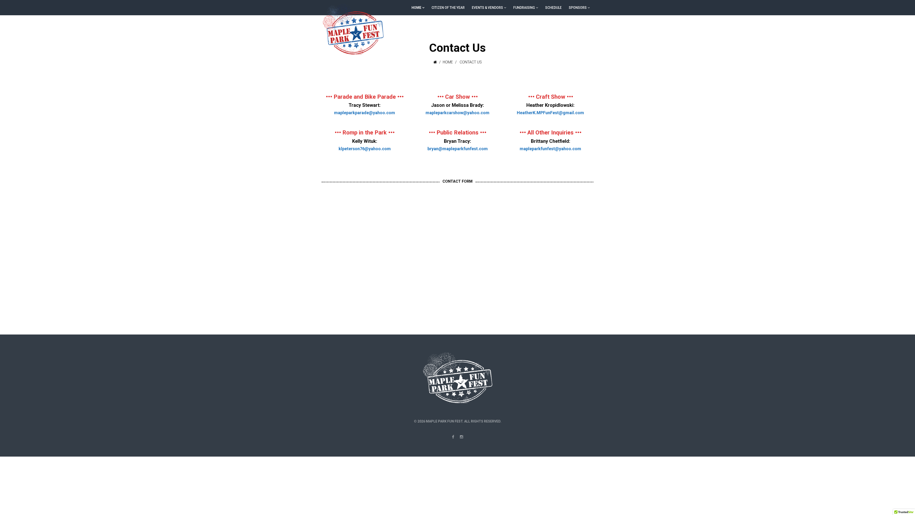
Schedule (553, 8)
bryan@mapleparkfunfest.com (457, 148)
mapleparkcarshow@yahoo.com (457, 112)
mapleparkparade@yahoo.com (364, 112)
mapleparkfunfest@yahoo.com (550, 148)
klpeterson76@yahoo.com (365, 148)
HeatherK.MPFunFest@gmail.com (550, 112)
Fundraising (524, 8)
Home (416, 8)
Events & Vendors (487, 8)
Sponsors (578, 8)
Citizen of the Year (448, 8)
